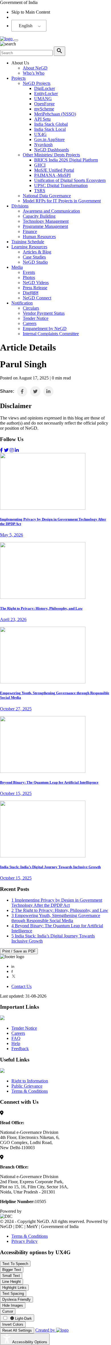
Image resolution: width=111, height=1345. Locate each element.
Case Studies (34, 257)
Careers (29, 323)
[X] (13, 976)
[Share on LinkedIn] (48, 391)
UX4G (40, 134)
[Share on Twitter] (35, 391)
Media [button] (17, 267)
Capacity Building (39, 216)
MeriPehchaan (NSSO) (55, 114)
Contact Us (21, 986)
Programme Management (45, 226)
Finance (30, 231)
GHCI (40, 165)
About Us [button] (20, 62)
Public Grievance (26, 1086)
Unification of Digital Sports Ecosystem (70, 180)
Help (15, 1043)
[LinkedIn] (12, 966)
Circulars (31, 308)
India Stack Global (51, 124)
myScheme (44, 108)
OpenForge (44, 103)
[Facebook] (12, 971)
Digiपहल (30, 292)
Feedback (20, 1048)
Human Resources (39, 236)
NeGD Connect (37, 297)
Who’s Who (33, 73)
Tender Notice (35, 318)
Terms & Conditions (29, 1091)
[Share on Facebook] (22, 391)
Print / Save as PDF (19, 951)
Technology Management (46, 221)
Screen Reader (24, 17)
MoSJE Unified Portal (54, 170)
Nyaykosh (43, 144)
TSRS (39, 190)
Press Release (35, 287)
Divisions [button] (19, 205)
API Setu (42, 119)
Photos (29, 277)
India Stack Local (50, 129)
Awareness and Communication (51, 211)
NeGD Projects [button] (36, 83)
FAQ (15, 1038)
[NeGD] (7, 38)
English (25, 25)
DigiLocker (44, 88)
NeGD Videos (36, 282)
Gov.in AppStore (49, 139)
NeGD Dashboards (51, 149)
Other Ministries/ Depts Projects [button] (51, 154)
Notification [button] (22, 303)
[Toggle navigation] (16, 40)
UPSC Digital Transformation (61, 185)
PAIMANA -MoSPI (52, 175)
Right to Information (29, 1080)
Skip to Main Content (30, 12)
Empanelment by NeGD (45, 328)
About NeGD (35, 68)
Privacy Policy (24, 1241)
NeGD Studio (35, 262)
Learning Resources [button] (29, 246)
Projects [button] (18, 78)
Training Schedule (27, 241)
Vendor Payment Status (44, 313)
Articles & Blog (37, 251)
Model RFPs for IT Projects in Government (62, 200)
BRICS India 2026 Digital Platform (66, 160)
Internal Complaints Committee (51, 333)
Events (29, 272)
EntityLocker (46, 93)
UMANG (43, 98)
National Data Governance (47, 195)
